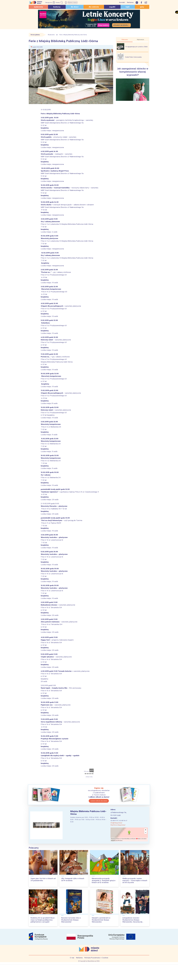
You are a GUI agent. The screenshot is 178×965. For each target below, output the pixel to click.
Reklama (130, 2)
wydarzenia (38, 7)
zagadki (112, 7)
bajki (128, 7)
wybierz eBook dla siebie (99, 801)
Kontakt (122, 2)
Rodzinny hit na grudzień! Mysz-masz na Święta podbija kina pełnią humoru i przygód (43, 920)
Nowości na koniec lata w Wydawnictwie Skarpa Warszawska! (71, 920)
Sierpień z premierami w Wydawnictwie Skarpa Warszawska (101, 920)
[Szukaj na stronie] (59, 2)
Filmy (32, 876)
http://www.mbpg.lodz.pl (118, 825)
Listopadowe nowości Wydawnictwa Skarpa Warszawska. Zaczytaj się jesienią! (132, 921)
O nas (72, 958)
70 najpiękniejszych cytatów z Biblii (136, 47)
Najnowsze (140, 39)
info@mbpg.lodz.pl (116, 823)
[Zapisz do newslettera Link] (145, 2)
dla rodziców (94, 7)
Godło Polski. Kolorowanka (133, 57)
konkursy (56, 7)
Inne (62, 915)
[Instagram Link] (137, 2)
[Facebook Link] (141, 2)
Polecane (125, 39)
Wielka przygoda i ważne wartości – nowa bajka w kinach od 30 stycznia (134, 880)
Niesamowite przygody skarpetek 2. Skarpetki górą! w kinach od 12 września (103, 880)
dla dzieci (74, 7)
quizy (142, 7)
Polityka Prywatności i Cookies (96, 958)
